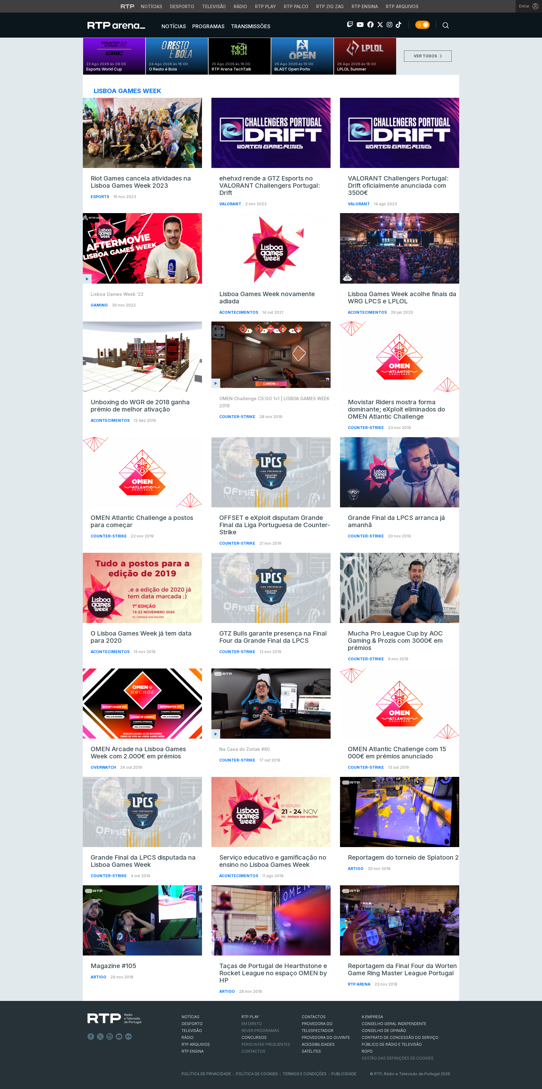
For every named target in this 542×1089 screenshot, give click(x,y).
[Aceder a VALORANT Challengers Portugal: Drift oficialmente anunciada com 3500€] (399, 133)
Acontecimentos (239, 312)
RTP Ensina (365, 6)
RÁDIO (188, 1037)
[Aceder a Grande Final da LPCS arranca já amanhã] (399, 472)
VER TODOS (426, 56)
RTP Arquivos (402, 6)
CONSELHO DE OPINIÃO (384, 1030)
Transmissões (250, 26)
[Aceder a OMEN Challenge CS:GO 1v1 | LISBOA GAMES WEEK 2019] (271, 355)
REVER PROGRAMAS (260, 1030)
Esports (100, 196)
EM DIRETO (252, 1023)
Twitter (100, 1036)
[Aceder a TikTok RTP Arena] (398, 24)
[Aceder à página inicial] (123, 25)
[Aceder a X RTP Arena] (380, 24)
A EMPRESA (372, 1016)
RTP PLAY (250, 1016)
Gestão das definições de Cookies (397, 1058)
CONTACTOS (314, 1016)
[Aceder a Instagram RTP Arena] (389, 24)
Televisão (214, 6)
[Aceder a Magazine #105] (142, 920)
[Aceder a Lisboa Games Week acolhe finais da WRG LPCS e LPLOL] (399, 248)
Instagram (109, 1036)
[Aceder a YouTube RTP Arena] (360, 24)
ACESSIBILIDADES (318, 1044)
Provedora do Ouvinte (326, 1037)
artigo (356, 868)
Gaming (100, 305)
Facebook (91, 1036)
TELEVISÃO (192, 1030)
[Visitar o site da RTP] (128, 6)
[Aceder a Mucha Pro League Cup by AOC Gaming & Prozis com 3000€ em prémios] (399, 588)
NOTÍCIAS (190, 1016)
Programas (208, 26)
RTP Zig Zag (330, 6)
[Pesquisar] (444, 24)
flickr (128, 1036)
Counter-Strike (237, 416)
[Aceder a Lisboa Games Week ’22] (142, 248)
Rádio (240, 6)
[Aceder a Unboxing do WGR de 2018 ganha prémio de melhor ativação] (142, 357)
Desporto (182, 6)
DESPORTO (192, 1023)
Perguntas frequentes (266, 1044)
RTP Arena (359, 984)
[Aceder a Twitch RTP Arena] (350, 24)
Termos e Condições (305, 1073)
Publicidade (343, 1073)
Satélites (311, 1051)
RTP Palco (296, 6)
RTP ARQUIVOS (196, 1044)
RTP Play (265, 6)
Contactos (253, 1051)
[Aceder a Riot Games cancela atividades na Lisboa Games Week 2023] (142, 133)
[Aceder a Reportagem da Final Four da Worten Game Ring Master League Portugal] (399, 920)
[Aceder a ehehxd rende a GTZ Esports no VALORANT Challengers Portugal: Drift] (271, 133)
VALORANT (230, 204)
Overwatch (104, 767)
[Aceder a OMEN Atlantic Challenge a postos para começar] (142, 472)
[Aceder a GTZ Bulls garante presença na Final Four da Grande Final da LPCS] (271, 588)
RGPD (367, 1051)
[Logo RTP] (114, 1018)
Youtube (119, 1036)
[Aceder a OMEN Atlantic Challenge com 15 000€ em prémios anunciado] (399, 703)
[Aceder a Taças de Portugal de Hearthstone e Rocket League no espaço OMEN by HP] (271, 920)
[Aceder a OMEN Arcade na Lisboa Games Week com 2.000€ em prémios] (142, 703)
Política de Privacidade (206, 1073)
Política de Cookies (257, 1073)
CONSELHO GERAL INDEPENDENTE (394, 1023)
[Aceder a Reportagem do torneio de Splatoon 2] (399, 812)
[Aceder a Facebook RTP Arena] (370, 24)
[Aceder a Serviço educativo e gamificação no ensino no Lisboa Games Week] (271, 812)
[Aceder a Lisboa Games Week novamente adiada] (271, 248)
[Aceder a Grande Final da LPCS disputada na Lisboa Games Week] (142, 812)
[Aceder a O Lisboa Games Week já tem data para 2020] (142, 588)
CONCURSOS (254, 1037)
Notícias (151, 6)
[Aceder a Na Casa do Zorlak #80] (271, 703)
